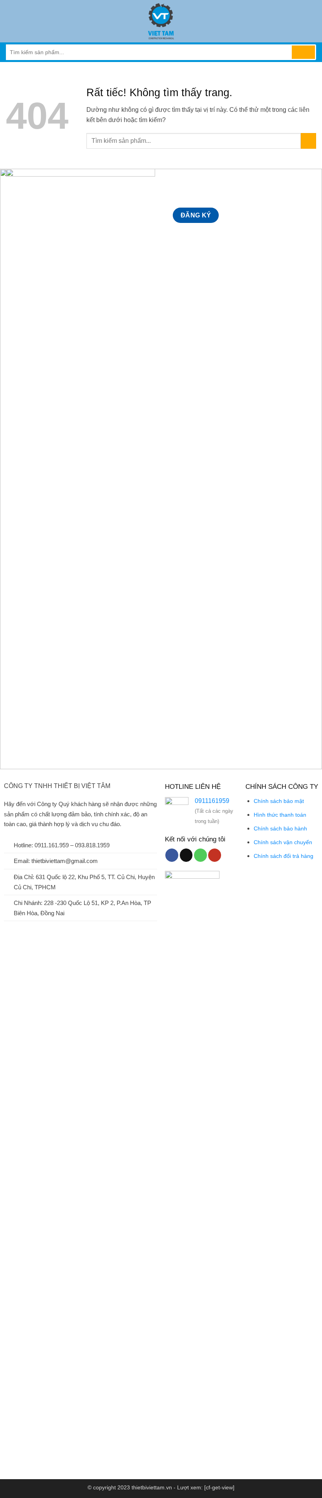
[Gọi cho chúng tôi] (200, 855)
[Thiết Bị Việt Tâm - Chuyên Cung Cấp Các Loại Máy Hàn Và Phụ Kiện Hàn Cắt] (161, 21)
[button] (10, 21)
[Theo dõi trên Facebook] (171, 855)
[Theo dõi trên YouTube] (214, 855)
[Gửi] (303, 52)
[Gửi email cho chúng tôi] (186, 855)
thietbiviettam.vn (152, 1487)
